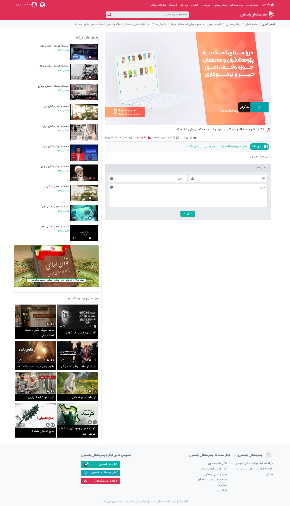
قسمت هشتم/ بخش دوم (54, 46)
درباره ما (222, 485)
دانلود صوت (140, 138)
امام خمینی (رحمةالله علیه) (186, 24)
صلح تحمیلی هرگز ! (43, 431)
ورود (16, 5)
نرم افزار (184, 5)
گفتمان (194, 5)
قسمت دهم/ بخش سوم (55, 227)
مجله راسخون (220, 5)
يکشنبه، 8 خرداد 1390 (164, 138)
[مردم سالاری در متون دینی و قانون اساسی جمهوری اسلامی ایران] (56, 266)
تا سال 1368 (159, 24)
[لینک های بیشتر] (145, 5)
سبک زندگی (252, 5)
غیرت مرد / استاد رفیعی (41, 397)
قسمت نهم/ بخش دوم (56, 126)
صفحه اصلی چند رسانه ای (212, 480)
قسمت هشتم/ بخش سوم (54, 66)
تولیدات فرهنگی (158, 5)
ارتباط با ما (221, 490)
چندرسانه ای (236, 5)
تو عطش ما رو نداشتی (84, 397)
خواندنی (205, 5)
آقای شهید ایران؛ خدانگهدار (81, 333)
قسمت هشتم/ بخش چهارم (53, 86)
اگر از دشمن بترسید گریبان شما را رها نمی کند (77, 431)
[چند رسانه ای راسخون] (257, 15)
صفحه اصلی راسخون (215, 474)
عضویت (26, 5)
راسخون (266, 4)
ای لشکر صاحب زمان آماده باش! (78, 366)
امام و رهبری (214, 24)
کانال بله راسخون (217, 463)
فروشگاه (173, 5)
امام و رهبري (211, 147)
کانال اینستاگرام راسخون (213, 469)
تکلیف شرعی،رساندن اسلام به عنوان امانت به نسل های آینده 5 (110, 24)
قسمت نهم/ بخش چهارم (55, 166)
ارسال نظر (187, 138)
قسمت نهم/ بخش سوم (55, 147)
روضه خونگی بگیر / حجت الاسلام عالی (39, 333)
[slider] (181, 119)
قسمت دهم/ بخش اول (55, 187)
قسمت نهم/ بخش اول (56, 106)
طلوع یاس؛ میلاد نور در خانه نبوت (35, 366)
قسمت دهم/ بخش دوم (55, 207)
